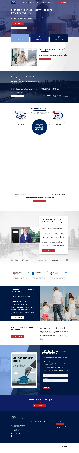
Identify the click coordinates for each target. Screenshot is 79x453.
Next (68, 278)
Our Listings (32, 2)
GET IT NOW (46, 387)
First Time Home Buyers (29, 431)
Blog (44, 2)
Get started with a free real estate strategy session (20, 312)
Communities (38, 2)
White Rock (14, 18)
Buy (24, 2)
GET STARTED (62, 2)
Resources (49, 2)
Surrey (20, 18)
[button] (41, 2)
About (55, 2)
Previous (10, 278)
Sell (27, 2)
